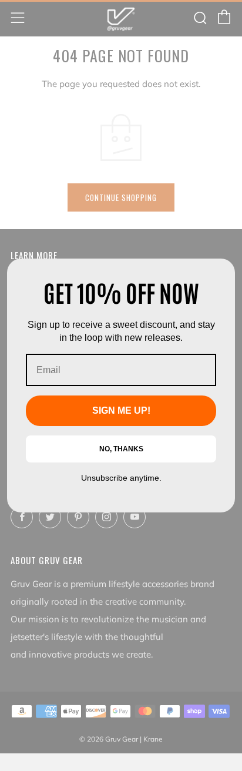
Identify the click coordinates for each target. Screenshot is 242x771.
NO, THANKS (121, 449)
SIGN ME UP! (121, 410)
